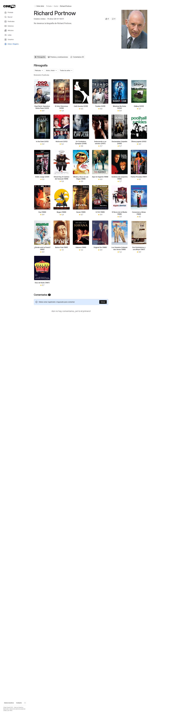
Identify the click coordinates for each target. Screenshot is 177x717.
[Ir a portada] (9, 6)
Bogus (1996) (61, 212)
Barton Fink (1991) (61, 247)
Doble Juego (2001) (42, 177)
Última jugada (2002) (138, 141)
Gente (56, 6)
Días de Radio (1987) (42, 283)
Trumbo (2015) (100, 106)
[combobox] (39, 70)
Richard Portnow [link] (65, 6)
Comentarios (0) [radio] (78, 57)
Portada (49, 6)
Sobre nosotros (9, 703)
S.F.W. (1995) (100, 212)
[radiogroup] (51, 57)
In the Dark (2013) (42, 141)
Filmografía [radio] (41, 57)
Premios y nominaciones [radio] (59, 57)
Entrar (103, 302)
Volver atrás (40, 6)
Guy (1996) (42, 212)
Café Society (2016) (81, 106)
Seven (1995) (81, 212)
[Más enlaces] (25, 703)
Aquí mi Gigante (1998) (100, 177)
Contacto (19, 703)
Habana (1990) (81, 247)
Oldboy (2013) (139, 106)
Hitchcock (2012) (62, 141)
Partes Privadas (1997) (139, 177)
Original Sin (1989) (100, 247)
